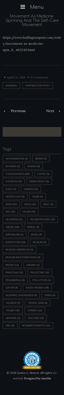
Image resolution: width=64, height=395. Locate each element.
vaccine (36, 318)
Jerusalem (14, 234)
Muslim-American (19, 249)
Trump (13, 310)
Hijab (37, 196)
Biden (41, 158)
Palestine (40, 272)
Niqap (12, 265)
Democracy (39, 181)
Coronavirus (18, 173)
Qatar (12, 287)
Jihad (36, 234)
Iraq (30, 204)
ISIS (10, 211)
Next (50, 111)
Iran (11, 204)
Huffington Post (37, 85)
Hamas (31, 189)
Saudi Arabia (37, 287)
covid (43, 173)
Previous (18, 111)
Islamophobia (42, 219)
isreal (33, 227)
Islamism (14, 219)
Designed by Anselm (37, 378)
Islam (29, 211)
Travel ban (37, 302)
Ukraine (13, 318)
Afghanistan (17, 158)
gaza (11, 189)
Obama (33, 265)
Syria (49, 295)
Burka (34, 166)
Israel (12, 227)
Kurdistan (15, 242)
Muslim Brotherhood (23, 257)
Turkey (34, 310)
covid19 (14, 181)
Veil (10, 325)
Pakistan (14, 272)
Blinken (13, 166)
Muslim (39, 242)
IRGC (48, 204)
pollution (41, 280)
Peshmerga (15, 280)
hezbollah (15, 196)
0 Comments (39, 77)
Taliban (13, 302)
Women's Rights (36, 325)
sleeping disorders (21, 295)
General (11, 85)
